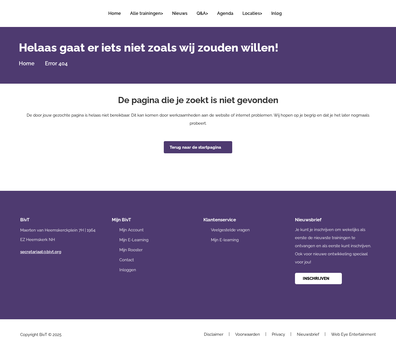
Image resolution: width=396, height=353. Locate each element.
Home (26, 63)
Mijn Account (131, 230)
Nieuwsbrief (308, 334)
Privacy (278, 334)
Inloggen (127, 269)
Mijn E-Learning (133, 239)
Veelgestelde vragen (230, 230)
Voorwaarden (247, 334)
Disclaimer (213, 334)
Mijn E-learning (225, 239)
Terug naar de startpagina (195, 147)
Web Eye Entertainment (353, 334)
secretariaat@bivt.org (40, 251)
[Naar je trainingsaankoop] (371, 11)
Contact (126, 259)
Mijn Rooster (131, 249)
